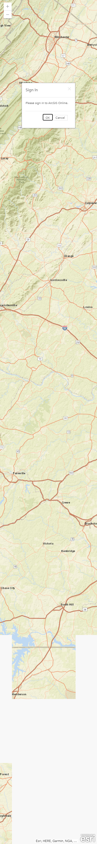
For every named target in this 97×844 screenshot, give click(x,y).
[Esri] (88, 838)
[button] (8, 6)
